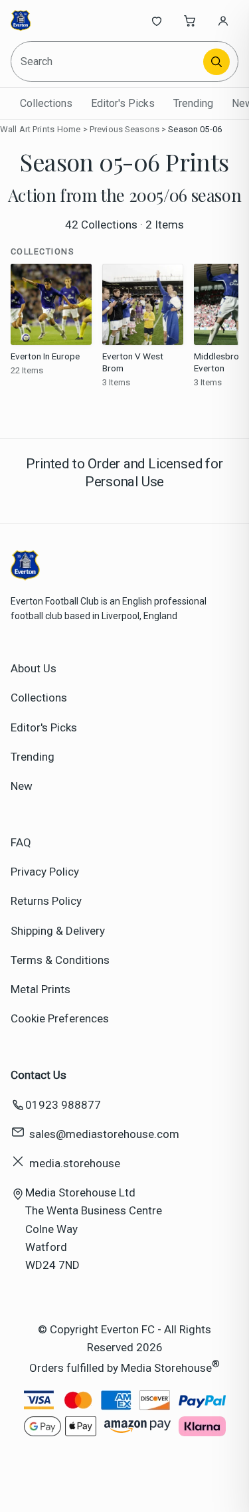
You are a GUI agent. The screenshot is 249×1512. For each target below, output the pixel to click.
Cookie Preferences (60, 1018)
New (22, 786)
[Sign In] (223, 20)
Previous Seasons (124, 129)
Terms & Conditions (60, 960)
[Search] (216, 61)
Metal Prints (40, 989)
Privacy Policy (45, 871)
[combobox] (108, 61)
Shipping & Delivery (58, 930)
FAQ (21, 842)
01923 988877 (63, 1104)
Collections (46, 103)
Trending (193, 103)
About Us (33, 668)
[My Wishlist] (156, 20)
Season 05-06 (195, 129)
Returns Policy (46, 900)
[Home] (55, 20)
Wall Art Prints (27, 129)
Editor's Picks (123, 103)
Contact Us (38, 1075)
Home (69, 129)
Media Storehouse (166, 1367)
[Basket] (190, 20)
